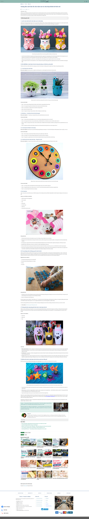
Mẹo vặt (26, 432)
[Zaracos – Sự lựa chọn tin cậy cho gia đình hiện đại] (44, 1)
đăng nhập (25, 485)
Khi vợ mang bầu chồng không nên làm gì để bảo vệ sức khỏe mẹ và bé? (34, 423)
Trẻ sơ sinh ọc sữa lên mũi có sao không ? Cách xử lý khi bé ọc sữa (33, 427)
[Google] (24, 419)
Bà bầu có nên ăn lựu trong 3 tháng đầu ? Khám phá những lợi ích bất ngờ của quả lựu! (36, 426)
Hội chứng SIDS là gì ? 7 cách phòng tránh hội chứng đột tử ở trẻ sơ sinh (34, 428)
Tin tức (29, 432)
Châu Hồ (28, 9)
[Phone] (22, 419)
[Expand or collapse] (67, 18)
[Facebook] (21, 419)
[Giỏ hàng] (86, 1)
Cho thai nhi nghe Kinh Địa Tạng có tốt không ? (30, 424)
